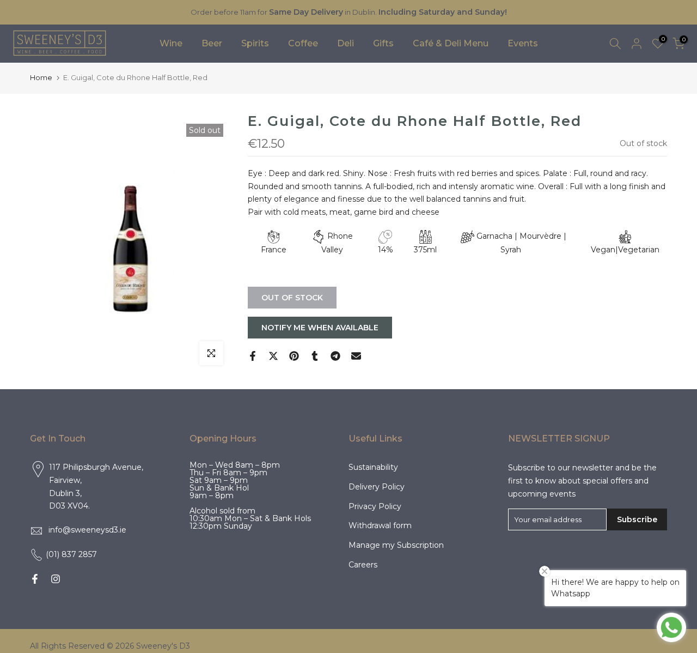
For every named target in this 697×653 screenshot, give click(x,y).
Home (41, 77)
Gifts (383, 43)
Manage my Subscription (396, 545)
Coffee (303, 43)
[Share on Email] (356, 355)
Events (523, 43)
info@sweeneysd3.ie (87, 530)
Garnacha (494, 236)
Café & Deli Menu (450, 43)
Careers (362, 565)
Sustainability (373, 467)
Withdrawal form (380, 525)
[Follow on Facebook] (35, 578)
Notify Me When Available (319, 327)
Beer (211, 43)
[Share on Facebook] (253, 355)
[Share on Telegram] (335, 355)
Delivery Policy (376, 487)
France (273, 250)
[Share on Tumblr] (315, 355)
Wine (171, 43)
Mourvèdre (540, 236)
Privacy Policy (374, 506)
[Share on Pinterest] (294, 355)
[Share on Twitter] (273, 355)
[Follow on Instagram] (55, 578)
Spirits (255, 43)
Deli (345, 43)
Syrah (510, 250)
